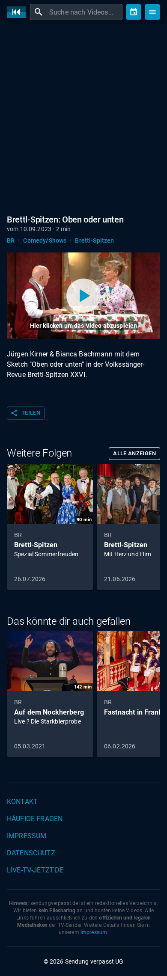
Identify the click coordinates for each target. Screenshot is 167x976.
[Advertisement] (83, 117)
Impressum (26, 836)
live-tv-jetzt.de (35, 870)
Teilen (25, 413)
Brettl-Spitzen (94, 240)
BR (11, 240)
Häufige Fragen (35, 819)
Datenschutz (31, 853)
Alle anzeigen (134, 453)
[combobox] (84, 12)
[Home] (18, 12)
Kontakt (22, 802)
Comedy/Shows (44, 240)
